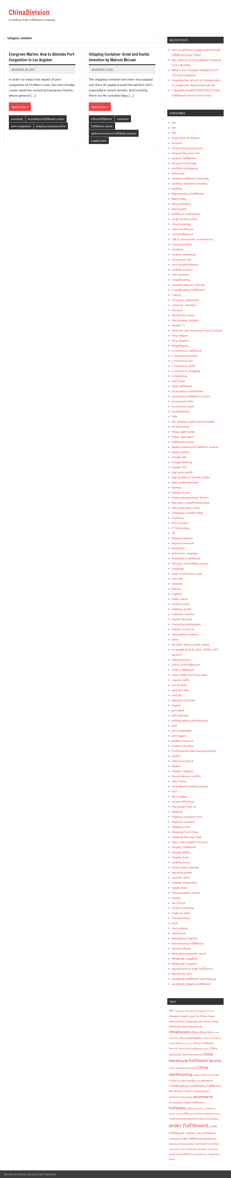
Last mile (177, 578)
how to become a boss (186, 507)
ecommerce (203, 1096)
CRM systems (180, 274)
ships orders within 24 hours (190, 842)
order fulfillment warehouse (199, 1138)
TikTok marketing (183, 908)
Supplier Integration (184, 882)
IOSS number (180, 523)
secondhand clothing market (190, 786)
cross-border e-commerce (196, 1080)
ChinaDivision (29, 12)
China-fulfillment (101, 118)
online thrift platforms (186, 664)
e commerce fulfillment (187, 350)
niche (175, 639)
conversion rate (181, 259)
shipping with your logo (187, 837)
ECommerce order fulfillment (187, 1102)
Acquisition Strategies (186, 137)
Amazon (177, 143)
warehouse (179, 933)
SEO (174, 791)
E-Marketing (179, 376)
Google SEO (179, 467)
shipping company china (51, 126)
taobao (176, 897)
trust (175, 923)
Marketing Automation (186, 624)
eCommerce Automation (187, 391)
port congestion (21, 126)
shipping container (183, 821)
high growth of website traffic (191, 477)
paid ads (177, 695)
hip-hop (176, 487)
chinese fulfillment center (206, 1074)
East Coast (178, 381)
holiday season (181, 492)
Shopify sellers (181, 852)
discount (177, 310)
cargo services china (184, 219)
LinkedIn (177, 583)
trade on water (181, 913)
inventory (178, 517)
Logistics (177, 593)
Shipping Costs (181, 826)
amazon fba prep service (187, 148)
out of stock (179, 685)
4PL (174, 127)
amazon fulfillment (184, 158)
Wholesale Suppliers (185, 958)
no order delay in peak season (191, 644)
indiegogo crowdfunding (187, 512)
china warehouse (182, 229)
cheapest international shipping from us (194, 1010)
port (174, 725)
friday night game (183, 436)
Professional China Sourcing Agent (194, 750)
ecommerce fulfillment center (46, 118)
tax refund (178, 902)
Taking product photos (186, 892)
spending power (182, 872)
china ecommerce (212, 1038)
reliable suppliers (182, 771)
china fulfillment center (180, 1043)
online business (181, 659)
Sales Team (179, 781)
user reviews (180, 928)
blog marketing (181, 203)
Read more (19, 107)
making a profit (181, 609)
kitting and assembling (208, 1118)
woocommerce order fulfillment (192, 968)
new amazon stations (185, 634)
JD (173, 533)
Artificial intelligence (185, 168)
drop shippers (180, 340)
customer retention (184, 305)
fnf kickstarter (181, 426)
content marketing (183, 254)
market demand (182, 619)
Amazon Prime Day (184, 163)
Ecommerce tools (183, 406)
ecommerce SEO (182, 401)
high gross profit (182, 472)
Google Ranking (182, 462)
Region (176, 766)
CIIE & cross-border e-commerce (192, 239)
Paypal (176, 705)
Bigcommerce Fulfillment (188, 193)
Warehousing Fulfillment (187, 943)
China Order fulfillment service (193, 1048)
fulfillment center (102, 126)
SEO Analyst (179, 796)
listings (176, 588)
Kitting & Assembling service (190, 563)
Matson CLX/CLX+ (183, 629)
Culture (176, 295)
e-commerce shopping (186, 371)
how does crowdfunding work (190, 502)
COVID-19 (174, 1080)
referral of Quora (182, 761)
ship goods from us (184, 806)
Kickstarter (179, 548)
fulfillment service (192, 1113)
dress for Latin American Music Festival (197, 330)
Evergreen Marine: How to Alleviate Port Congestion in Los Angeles (41, 57)
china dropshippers (191, 1037)
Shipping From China (185, 832)
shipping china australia (181, 1143)
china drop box (202, 1032)
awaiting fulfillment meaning (190, 178)
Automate (178, 173)
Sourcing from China (206, 1143)
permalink (178, 710)
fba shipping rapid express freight (193, 421)
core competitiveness (185, 264)
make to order (181, 604)
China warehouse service (183, 1067)
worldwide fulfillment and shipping (194, 978)
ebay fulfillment (182, 386)
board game (179, 208)
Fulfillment (177, 1108)
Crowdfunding (181, 279)
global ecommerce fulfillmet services (113, 133)
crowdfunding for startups (188, 284)
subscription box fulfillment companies (188, 1149)
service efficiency (183, 801)
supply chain (98, 140)
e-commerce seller (183, 365)
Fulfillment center (195, 1108)
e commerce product (185, 355)
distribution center (183, 315)
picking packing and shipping (190, 720)
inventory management (183, 1118)
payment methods (183, 700)
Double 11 (178, 325)
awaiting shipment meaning (189, 183)
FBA (174, 416)
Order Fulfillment (183, 669)
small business (181, 862)
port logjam (179, 735)
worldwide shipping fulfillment (191, 983)
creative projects (182, 269)
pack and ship (180, 690)
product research (182, 740)
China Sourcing (181, 224)
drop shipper (180, 335)
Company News (182, 244)
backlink (177, 188)
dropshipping (180, 345)
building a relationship (186, 213)
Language (178, 568)
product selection (183, 745)
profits (176, 756)
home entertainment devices (190, 497)
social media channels (185, 867)
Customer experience (185, 300)
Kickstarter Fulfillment (186, 558)
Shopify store (180, 857)
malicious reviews (183, 614)
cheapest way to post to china (188, 1016)
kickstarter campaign (185, 553)
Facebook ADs (181, 411)
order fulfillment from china (189, 674)
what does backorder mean (189, 953)
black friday (179, 198)
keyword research (183, 543)
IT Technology (180, 528)
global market (180, 452)
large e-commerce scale (187, 573)
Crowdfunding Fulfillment (188, 289)
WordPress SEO (182, 973)
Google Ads (179, 457)
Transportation (181, 918)
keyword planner (182, 538)
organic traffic (181, 680)
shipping (177, 811)
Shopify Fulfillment (184, 847)
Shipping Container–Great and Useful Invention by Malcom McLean (119, 57)
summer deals (181, 877)
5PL (174, 132)
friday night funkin (183, 431)
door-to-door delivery (185, 320)
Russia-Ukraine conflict (186, 776)
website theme (181, 948)
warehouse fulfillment (181, 1154)
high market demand (185, 482)
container (17, 118)
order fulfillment (188, 1125)
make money (180, 598)
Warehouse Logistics (185, 938)
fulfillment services (212, 1113)
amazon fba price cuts (186, 153)
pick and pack (180, 715)
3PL (174, 122)
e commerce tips (182, 360)
